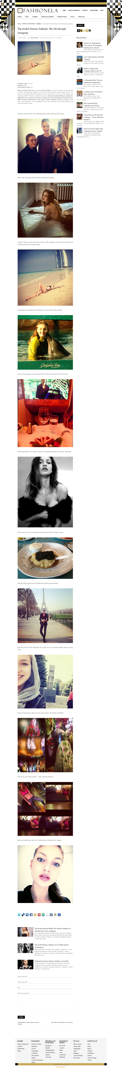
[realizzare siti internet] (61, 1067)
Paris (61, 1052)
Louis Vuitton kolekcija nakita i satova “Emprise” (62, 1022)
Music (89, 1046)
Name (22, 976)
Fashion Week (63, 1042)
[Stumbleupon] (43, 916)
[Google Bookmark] (59, 916)
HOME (20, 17)
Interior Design (92, 1058)
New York (62, 1045)
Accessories (35, 1055)
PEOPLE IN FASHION (47, 17)
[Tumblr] (51, 916)
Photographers (50, 1050)
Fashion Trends (36, 1044)
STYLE (72, 17)
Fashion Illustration (37, 1060)
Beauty (34, 1058)
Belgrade (62, 1057)
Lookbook (34, 1053)
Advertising (94, 10)
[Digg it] (27, 916)
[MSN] (55, 916)
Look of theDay (78, 1055)
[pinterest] (87, 31)
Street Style (77, 1046)
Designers (49, 1045)
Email (22, 982)
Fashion (35, 1041)
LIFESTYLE (81, 17)
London (62, 1048)
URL (19, 987)
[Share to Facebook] (31, 916)
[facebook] (78, 31)
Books (89, 1048)
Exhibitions (91, 1053)
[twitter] (81, 31)
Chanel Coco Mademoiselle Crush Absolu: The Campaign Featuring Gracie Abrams (93, 45)
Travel (89, 1060)
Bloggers (76, 1053)
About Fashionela (74, 10)
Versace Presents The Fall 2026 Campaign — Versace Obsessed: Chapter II (93, 117)
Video (19, 1051)
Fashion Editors (50, 1052)
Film (89, 1044)
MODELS (38, 24)
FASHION (35, 17)
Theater (90, 1051)
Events (90, 1055)
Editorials (34, 1046)
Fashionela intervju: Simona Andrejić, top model (51, 961)
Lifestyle (92, 1041)
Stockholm (63, 1055)
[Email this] (47, 916)
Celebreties (77, 1048)
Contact (85, 10)
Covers (34, 1048)
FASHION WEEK (62, 17)
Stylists (48, 1055)
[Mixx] (39, 916)
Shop (101, 10)
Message (23, 993)
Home (64, 10)
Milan (61, 1050)
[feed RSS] (84, 31)
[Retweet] (19, 916)
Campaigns (35, 1051)
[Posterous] (35, 916)
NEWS (27, 17)
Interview (48, 1057)
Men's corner (77, 1044)
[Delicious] (23, 916)
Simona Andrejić (34, 37)
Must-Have (77, 1058)
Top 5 (75, 1051)
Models (48, 1048)
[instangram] (89, 31)
